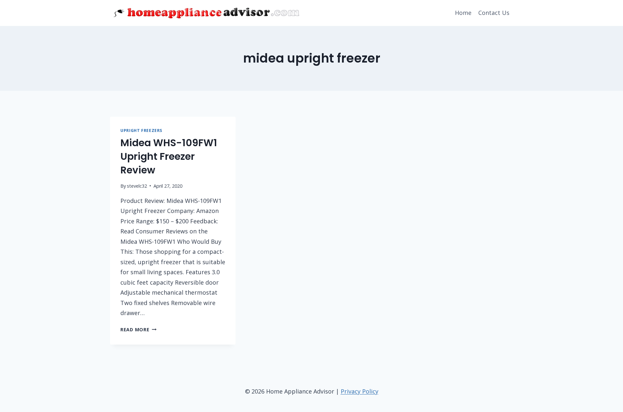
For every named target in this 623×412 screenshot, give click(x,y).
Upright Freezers (141, 130)
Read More (138, 329)
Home (463, 13)
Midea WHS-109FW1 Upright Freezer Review (168, 156)
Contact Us (493, 13)
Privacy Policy (359, 391)
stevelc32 (137, 186)
